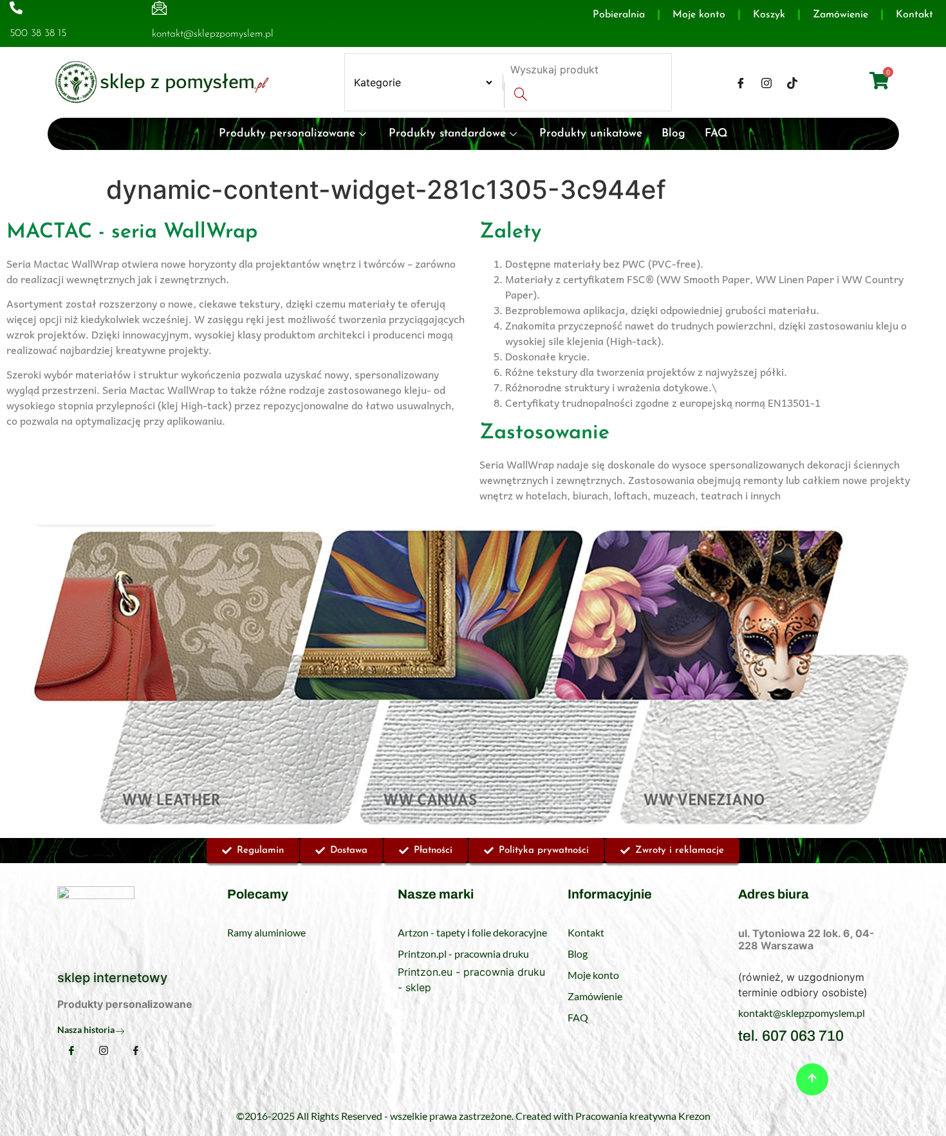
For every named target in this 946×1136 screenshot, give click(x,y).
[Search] (520, 95)
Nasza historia (86, 1029)
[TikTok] (792, 82)
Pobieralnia (619, 15)
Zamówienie (840, 15)
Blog (673, 133)
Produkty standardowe (447, 133)
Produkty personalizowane (287, 133)
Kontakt (914, 15)
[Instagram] (766, 82)
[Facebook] (740, 82)
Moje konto (698, 15)
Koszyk (769, 15)
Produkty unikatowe (590, 133)
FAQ (716, 133)
